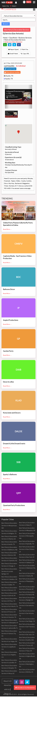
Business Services (25, 38)
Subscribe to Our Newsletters (26, 687)
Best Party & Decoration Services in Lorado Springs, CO (9, 571)
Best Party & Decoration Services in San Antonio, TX (27, 613)
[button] (7, 97)
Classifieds (13, 38)
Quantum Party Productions (14, 505)
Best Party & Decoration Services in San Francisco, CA (27, 626)
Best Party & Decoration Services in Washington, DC (27, 664)
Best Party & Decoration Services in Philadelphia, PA (27, 581)
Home (5, 38)
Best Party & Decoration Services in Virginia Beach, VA (27, 656)
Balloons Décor (9, 289)
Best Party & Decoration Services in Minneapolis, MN (27, 536)
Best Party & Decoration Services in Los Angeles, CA (9, 654)
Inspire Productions (10, 320)
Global (13, 6)
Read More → (7, 229)
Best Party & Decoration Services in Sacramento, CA (27, 605)
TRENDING (7, 198)
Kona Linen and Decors (12, 413)
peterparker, (10, 66)
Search (6, 24)
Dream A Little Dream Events (14, 443)
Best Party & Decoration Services (16, 30)
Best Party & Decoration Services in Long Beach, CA (9, 646)
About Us (7, 681)
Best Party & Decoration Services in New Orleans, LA (27, 549)
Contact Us (7, 710)
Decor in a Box (8, 382)
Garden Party (8, 351)
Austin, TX (9, 76)
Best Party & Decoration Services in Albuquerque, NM (9, 525)
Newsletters (7, 727)
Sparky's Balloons (10, 474)
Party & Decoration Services (14, 40)
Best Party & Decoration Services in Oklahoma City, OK (27, 568)
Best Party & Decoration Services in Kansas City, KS (9, 633)
